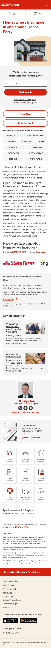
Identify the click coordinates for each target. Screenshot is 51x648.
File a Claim (25, 114)
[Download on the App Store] (10, 620)
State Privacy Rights (10, 604)
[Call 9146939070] (20, 408)
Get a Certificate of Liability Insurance (25, 412)
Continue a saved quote (25, 99)
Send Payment (25, 123)
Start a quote (25, 92)
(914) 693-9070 (19, 252)
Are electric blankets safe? (13, 355)
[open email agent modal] (25, 408)
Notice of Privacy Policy (12, 600)
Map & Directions (32, 438)
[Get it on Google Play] (28, 620)
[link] (13, 4)
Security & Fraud (9, 589)
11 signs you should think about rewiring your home (13, 328)
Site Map (6, 607)
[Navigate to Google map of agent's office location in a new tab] (31, 408)
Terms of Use (8, 596)
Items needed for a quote (25, 103)
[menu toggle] (47, 5)
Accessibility (7, 593)
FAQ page (40, 252)
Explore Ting (8, 299)
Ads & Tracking (8, 585)
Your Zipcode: (12, 83)
